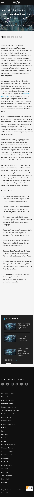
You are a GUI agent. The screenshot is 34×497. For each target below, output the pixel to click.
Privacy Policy (5, 479)
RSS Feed (4, 482)
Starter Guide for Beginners (10, 410)
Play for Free (5, 397)
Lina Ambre (28, 26)
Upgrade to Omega (7, 403)
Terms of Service (6, 475)
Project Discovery (7, 465)
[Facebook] (2, 384)
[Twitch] (17, 384)
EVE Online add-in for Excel (10, 414)
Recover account (6, 417)
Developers (5, 434)
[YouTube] (12, 384)
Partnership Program (8, 444)
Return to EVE (5, 441)
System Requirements (8, 407)
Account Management (8, 424)
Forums (3, 431)
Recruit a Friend (6, 438)
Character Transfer (7, 448)
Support (3, 427)
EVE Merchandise (6, 462)
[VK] (26, 384)
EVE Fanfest (5, 458)
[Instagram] (21, 384)
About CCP (4, 472)
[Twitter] (7, 384)
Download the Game (7, 400)
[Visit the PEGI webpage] (29, 488)
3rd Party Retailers (7, 451)
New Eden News (6, 26)
